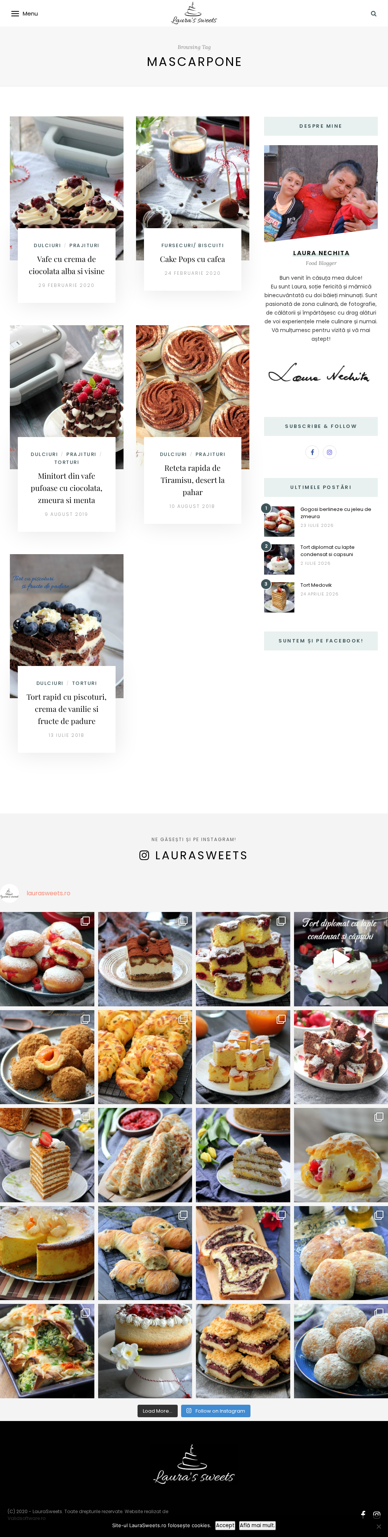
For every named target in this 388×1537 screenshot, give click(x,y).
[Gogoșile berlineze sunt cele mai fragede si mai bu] (47, 959)
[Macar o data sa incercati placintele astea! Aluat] (145, 1155)
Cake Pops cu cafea (192, 259)
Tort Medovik (316, 585)
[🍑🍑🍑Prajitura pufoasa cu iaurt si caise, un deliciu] (243, 1057)
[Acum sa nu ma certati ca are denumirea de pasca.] (47, 1253)
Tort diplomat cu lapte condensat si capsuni (327, 551)
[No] (378, 1526)
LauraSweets (202, 855)
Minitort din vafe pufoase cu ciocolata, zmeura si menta (66, 487)
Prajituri (84, 245)
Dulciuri (47, 245)
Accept (225, 1525)
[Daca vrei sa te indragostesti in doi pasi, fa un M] (47, 1155)
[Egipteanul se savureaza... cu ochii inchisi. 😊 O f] (243, 1155)
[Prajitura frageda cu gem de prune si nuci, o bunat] (243, 1351)
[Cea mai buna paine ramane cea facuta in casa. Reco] (145, 1253)
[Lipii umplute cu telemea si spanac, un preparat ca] (47, 1351)
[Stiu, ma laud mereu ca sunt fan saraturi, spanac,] (145, 1057)
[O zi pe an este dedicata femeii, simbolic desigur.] (145, 1351)
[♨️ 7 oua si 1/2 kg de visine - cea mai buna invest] (243, 959)
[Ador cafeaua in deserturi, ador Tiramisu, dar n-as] (145, 959)
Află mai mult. (257, 1525)
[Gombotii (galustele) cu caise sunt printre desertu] (47, 1057)
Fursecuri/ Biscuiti (192, 245)
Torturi (67, 462)
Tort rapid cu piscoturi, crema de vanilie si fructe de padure (66, 708)
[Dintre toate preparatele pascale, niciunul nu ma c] (243, 1253)
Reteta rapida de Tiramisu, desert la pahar (193, 479)
